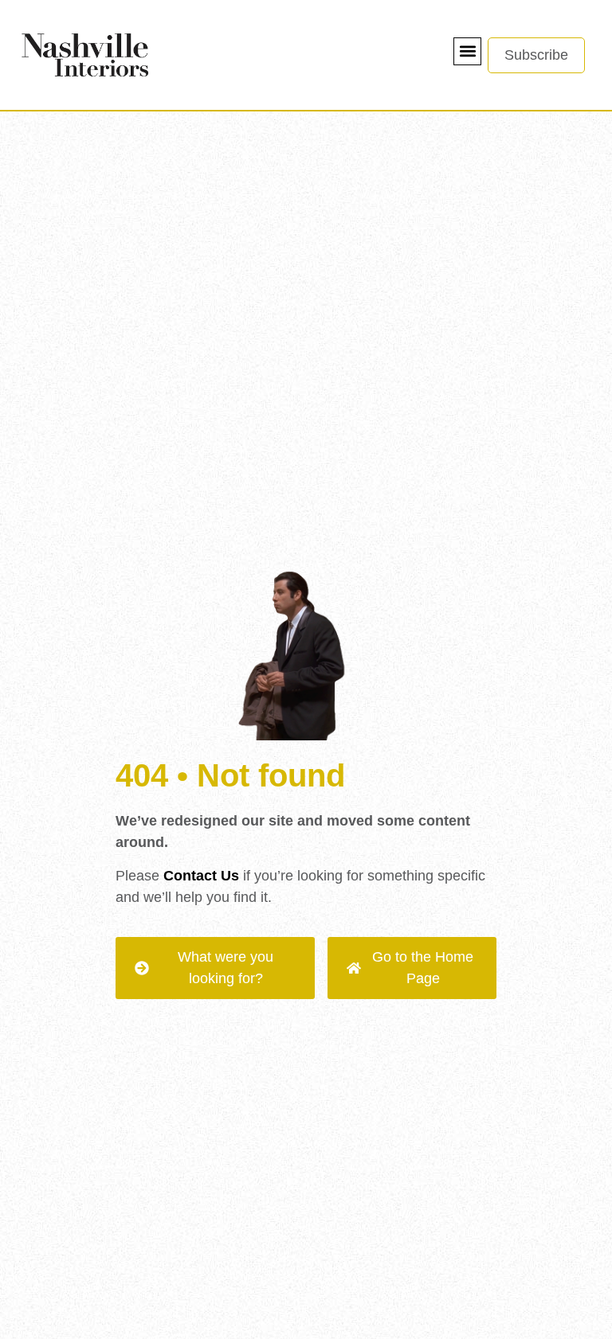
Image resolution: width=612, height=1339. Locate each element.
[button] (467, 51)
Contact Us (201, 876)
